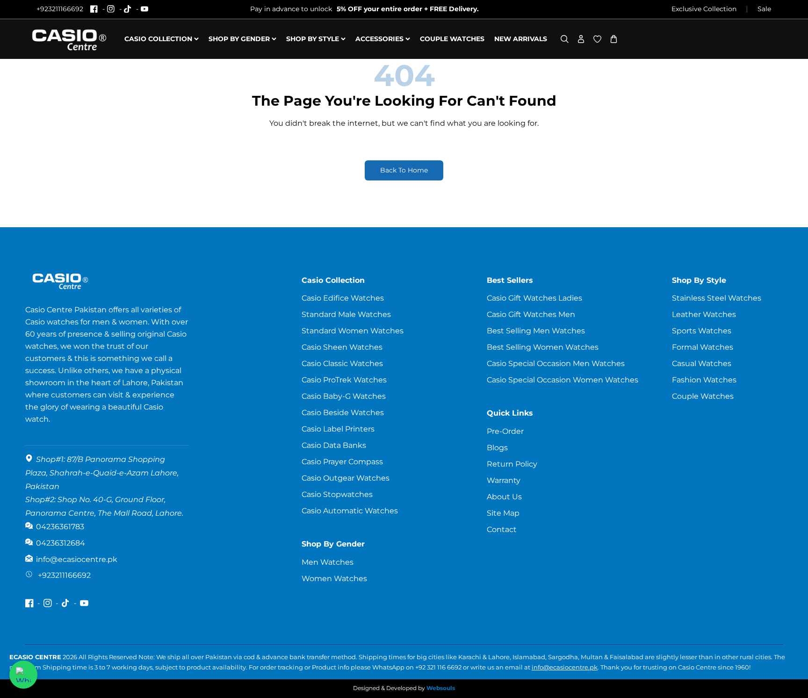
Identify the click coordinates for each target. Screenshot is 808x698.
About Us (504, 496)
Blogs (497, 447)
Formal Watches (702, 347)
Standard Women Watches (353, 330)
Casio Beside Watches (343, 412)
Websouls (440, 687)
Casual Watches (701, 363)
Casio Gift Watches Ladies (534, 298)
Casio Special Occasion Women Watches (562, 379)
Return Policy (512, 464)
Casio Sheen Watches (342, 347)
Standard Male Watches (346, 314)
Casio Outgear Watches (346, 478)
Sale (764, 9)
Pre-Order (505, 431)
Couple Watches (703, 396)
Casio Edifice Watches (343, 298)
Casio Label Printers (338, 429)
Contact (502, 529)
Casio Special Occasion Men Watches (556, 363)
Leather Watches (704, 314)
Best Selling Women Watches (543, 347)
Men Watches (328, 562)
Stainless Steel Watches (716, 298)
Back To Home (404, 170)
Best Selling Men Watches (536, 330)
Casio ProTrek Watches (344, 379)
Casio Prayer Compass (342, 461)
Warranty (503, 480)
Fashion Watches (704, 379)
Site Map (503, 513)
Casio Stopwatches (337, 494)
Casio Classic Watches (342, 363)
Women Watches (334, 578)
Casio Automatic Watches (350, 510)
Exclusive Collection (703, 9)
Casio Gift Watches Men (531, 314)
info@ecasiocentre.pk (565, 667)
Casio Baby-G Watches (344, 396)
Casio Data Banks (334, 445)
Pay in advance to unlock (364, 9)
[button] (564, 39)
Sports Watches (701, 330)
